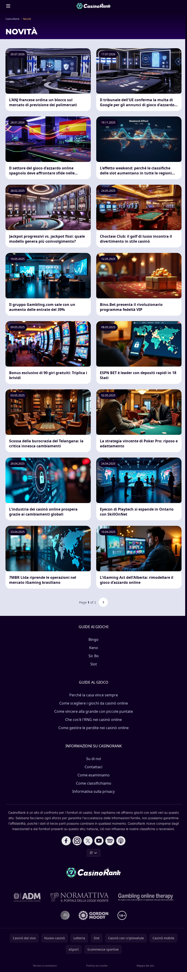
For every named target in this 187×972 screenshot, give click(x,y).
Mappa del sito (145, 965)
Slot (93, 664)
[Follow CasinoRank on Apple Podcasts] (120, 840)
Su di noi (93, 758)
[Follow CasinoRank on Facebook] (66, 840)
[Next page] (103, 602)
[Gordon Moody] (93, 915)
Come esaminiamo (94, 775)
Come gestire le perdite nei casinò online (93, 727)
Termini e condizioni (45, 965)
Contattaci (93, 766)
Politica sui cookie (96, 965)
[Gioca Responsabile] (146, 897)
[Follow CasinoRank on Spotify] (109, 840)
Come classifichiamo (93, 783)
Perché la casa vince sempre (93, 695)
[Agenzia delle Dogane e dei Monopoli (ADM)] (27, 897)
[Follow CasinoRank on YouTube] (99, 840)
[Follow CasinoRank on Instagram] (77, 840)
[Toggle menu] (8, 5)
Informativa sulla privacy (93, 791)
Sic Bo (93, 655)
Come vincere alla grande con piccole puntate (93, 711)
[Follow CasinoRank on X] (88, 840)
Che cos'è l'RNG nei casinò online (93, 719)
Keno (93, 647)
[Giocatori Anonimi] (65, 915)
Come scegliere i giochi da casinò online (93, 703)
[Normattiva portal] (79, 897)
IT (91, 853)
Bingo (93, 639)
